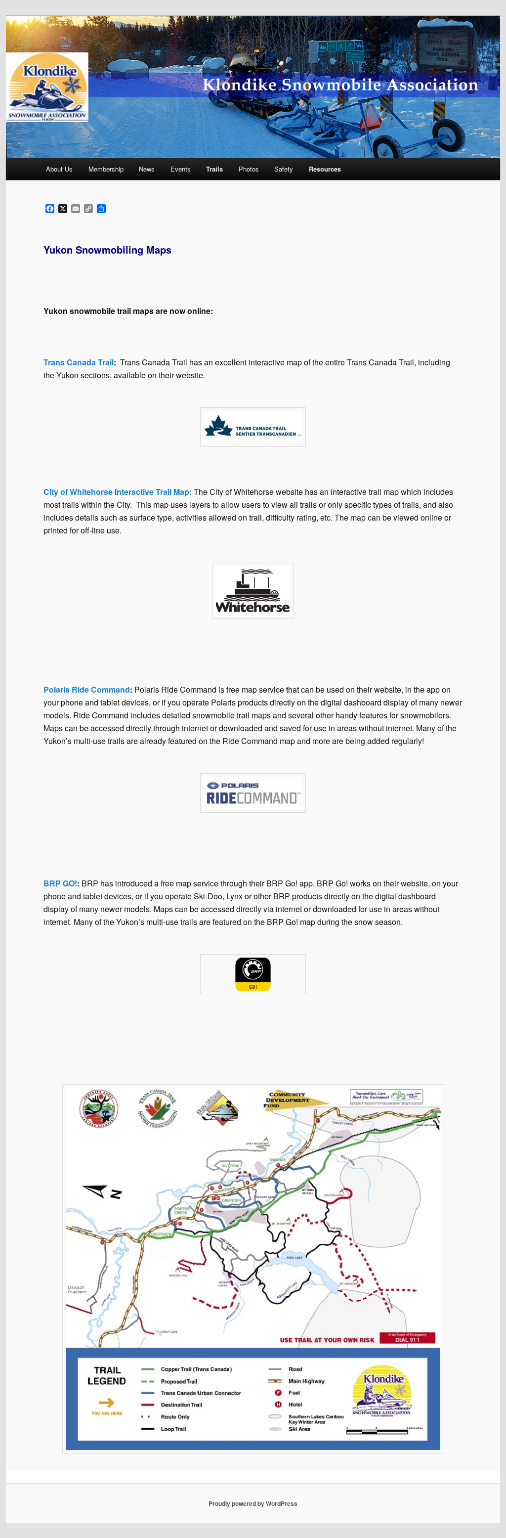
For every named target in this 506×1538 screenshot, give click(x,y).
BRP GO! (60, 883)
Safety (283, 169)
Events (180, 169)
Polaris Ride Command (86, 689)
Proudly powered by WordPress (253, 1503)
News (147, 169)
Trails (214, 169)
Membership (106, 169)
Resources (325, 169)
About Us (59, 169)
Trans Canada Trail (78, 362)
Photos (249, 169)
